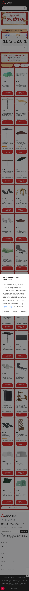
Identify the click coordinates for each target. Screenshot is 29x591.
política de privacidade (8, 307)
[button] (3, 588)
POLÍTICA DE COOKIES (8, 306)
